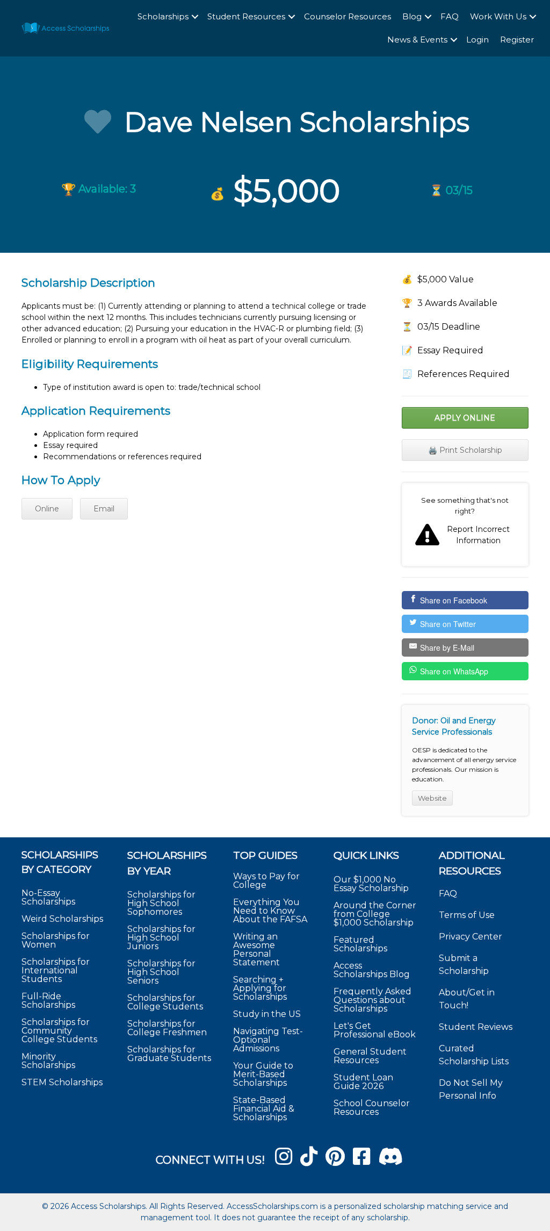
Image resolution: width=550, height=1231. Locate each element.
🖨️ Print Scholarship (465, 450)
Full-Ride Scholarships (48, 1000)
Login (477, 39)
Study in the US (267, 1014)
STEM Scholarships (62, 1082)
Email (103, 509)
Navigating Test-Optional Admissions (268, 1040)
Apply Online (465, 418)
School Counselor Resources (372, 1107)
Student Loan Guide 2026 (363, 1081)
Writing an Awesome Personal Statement (256, 949)
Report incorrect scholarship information (465, 525)
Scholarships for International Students (55, 970)
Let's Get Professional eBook (375, 1030)
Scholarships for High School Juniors (161, 937)
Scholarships (163, 16)
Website (432, 798)
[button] (195, 17)
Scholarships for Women (55, 940)
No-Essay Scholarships (48, 897)
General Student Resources (370, 1056)
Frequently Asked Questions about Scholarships (372, 1000)
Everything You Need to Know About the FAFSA (270, 910)
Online (47, 509)
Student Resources (246, 16)
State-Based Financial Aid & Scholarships (263, 1108)
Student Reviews (475, 1027)
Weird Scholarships (62, 919)
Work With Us (498, 16)
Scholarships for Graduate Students (169, 1053)
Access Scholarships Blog (372, 969)
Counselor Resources (347, 16)
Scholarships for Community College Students (59, 1030)
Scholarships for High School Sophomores (161, 903)
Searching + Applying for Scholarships (260, 988)
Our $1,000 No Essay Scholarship (371, 883)
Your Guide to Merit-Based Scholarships (263, 1074)
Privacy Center (470, 936)
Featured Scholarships (361, 944)
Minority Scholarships (48, 1060)
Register (517, 39)
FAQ (449, 16)
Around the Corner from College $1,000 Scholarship (375, 914)
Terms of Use (467, 915)
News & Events (417, 39)
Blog (412, 16)
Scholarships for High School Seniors (161, 972)
